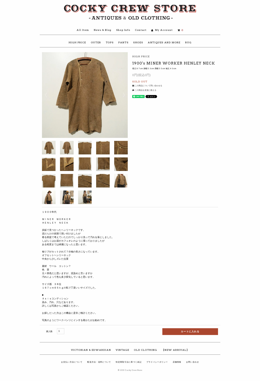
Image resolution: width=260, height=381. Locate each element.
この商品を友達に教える (145, 90)
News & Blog (102, 30)
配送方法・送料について (99, 362)
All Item (83, 30)
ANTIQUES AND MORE (164, 42)
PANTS (123, 42)
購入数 (49, 331)
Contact (140, 30)
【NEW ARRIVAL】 (175, 350)
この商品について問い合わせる (148, 85)
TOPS (109, 42)
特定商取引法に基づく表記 (128, 362)
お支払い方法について (72, 362)
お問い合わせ (192, 362)
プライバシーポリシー (157, 362)
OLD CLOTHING (145, 350)
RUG (188, 42)
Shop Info (123, 30)
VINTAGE (122, 350)
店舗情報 (177, 362)
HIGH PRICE (77, 42)
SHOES (138, 42)
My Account (163, 30)
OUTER (96, 42)
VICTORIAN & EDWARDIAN (91, 350)
